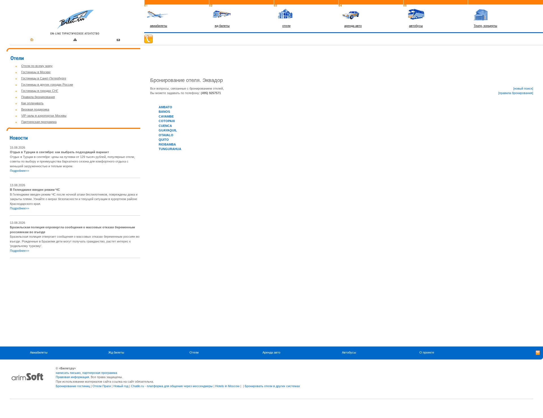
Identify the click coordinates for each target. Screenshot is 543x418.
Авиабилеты (39, 352)
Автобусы (349, 352)
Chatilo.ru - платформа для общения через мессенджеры (172, 386)
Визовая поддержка (35, 109)
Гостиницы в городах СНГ (39, 90)
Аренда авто (271, 352)
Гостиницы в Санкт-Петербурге (43, 78)
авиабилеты (158, 25)
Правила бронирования (38, 97)
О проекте (426, 352)
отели (286, 25)
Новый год (120, 386)
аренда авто (353, 25)
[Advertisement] (57, 302)
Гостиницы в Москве (36, 72)
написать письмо (68, 372)
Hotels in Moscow (227, 386)
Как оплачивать (32, 103)
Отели (194, 352)
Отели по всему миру (37, 66)
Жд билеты (116, 352)
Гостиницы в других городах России (47, 84)
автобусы (416, 25)
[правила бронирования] (515, 93)
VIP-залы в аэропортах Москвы (43, 115)
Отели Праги (101, 386)
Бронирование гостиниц (73, 386)
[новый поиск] (523, 88)
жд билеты (222, 25)
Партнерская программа (39, 122)
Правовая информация (72, 377)
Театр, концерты (485, 25)
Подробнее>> (19, 170)
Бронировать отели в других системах (272, 386)
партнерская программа (99, 372)
